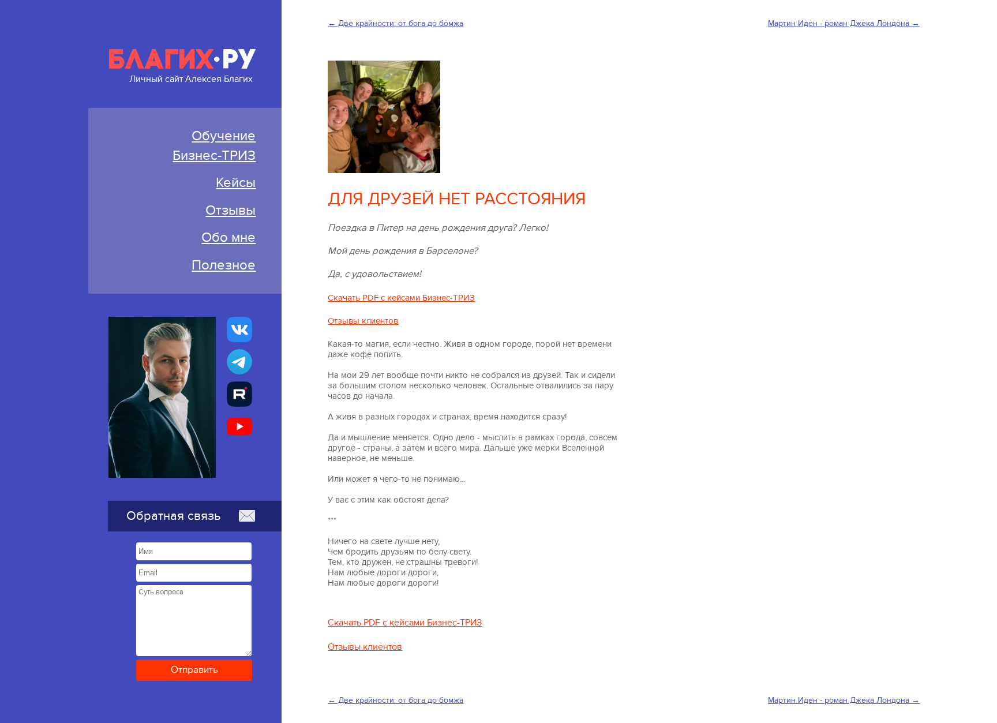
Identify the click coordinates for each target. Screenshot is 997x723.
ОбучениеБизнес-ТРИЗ (214, 146)
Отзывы (230, 210)
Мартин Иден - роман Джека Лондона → (844, 23)
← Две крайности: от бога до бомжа (395, 23)
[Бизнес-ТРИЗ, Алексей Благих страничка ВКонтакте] (239, 329)
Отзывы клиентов (363, 321)
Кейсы (236, 182)
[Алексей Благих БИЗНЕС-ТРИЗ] (239, 394)
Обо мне (228, 237)
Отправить (194, 670)
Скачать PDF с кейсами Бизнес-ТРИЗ (401, 298)
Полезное (224, 265)
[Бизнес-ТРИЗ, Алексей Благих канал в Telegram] (239, 361)
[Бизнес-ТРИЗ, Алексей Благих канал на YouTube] (239, 426)
